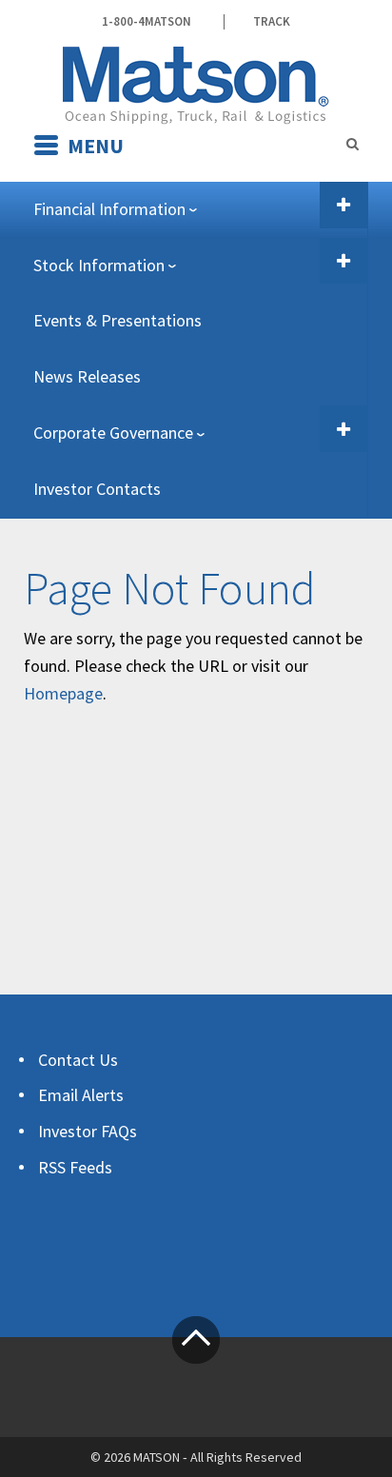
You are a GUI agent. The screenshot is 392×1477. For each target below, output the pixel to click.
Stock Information (99, 265)
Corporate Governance (113, 432)
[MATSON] (196, 83)
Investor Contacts (97, 489)
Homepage (63, 693)
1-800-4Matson (146, 22)
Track (271, 22)
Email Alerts (81, 1095)
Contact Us (78, 1060)
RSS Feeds (75, 1167)
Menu (96, 145)
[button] (343, 205)
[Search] (352, 143)
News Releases (87, 376)
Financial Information (109, 209)
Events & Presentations (117, 320)
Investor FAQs (87, 1131)
